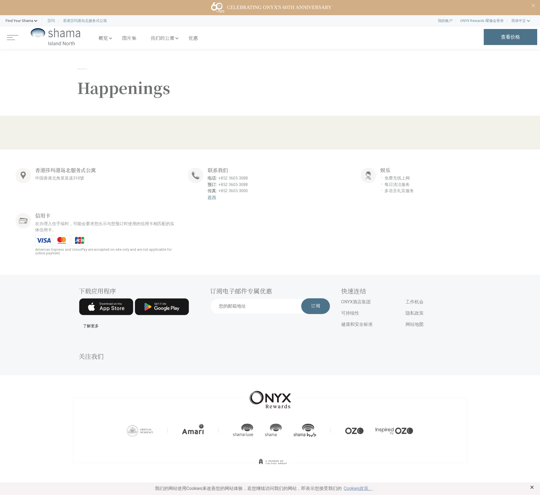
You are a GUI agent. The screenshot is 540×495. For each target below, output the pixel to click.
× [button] (532, 487)
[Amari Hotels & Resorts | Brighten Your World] (193, 430)
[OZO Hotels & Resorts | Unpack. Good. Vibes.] (354, 430)
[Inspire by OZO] (394, 430)
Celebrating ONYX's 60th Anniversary (279, 7)
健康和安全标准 (357, 324)
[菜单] (12, 37)
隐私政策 (415, 313)
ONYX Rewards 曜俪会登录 (482, 21)
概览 (103, 38)
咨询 (212, 197)
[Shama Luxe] (243, 430)
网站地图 (415, 324)
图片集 (129, 38)
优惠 (193, 38)
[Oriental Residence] (140, 430)
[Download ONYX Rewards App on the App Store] (106, 306)
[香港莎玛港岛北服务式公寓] (55, 37)
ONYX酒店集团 (356, 301)
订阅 (315, 306)
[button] (19, 20)
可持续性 (350, 313)
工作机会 (415, 301)
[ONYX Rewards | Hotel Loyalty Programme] (270, 397)
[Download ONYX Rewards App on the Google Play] (161, 306)
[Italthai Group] (273, 465)
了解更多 (91, 326)
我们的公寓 (162, 38)
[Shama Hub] (304, 430)
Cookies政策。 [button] (358, 488)
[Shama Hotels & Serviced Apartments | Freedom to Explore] (273, 430)
